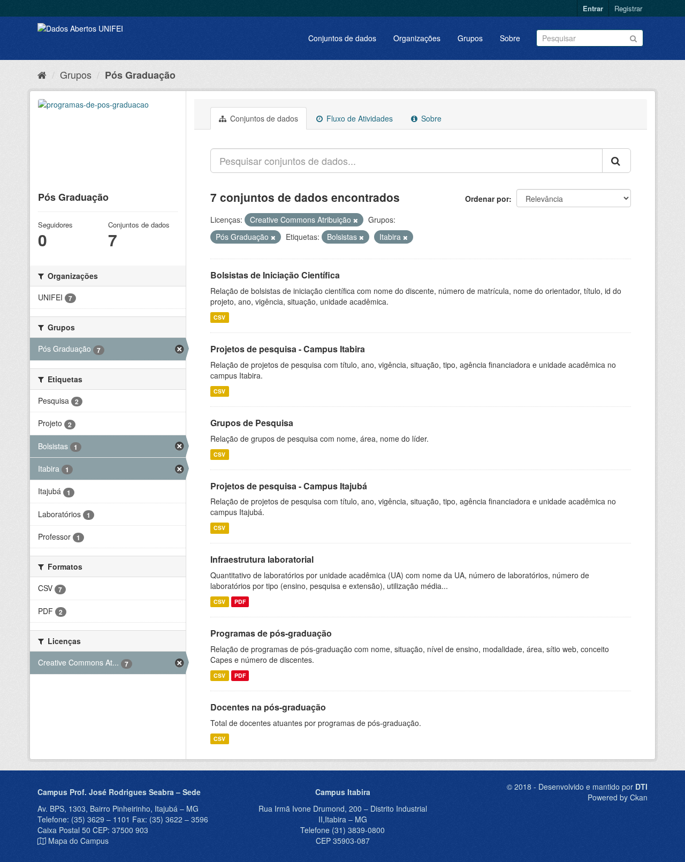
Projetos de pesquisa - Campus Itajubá (288, 486)
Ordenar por (487, 198)
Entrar (593, 8)
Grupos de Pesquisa (251, 423)
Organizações (416, 38)
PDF (240, 602)
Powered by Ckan (618, 797)
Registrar (628, 8)
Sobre (510, 38)
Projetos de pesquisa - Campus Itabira (287, 349)
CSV (219, 317)
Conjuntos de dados (342, 38)
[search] (616, 160)
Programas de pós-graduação (271, 633)
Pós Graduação (140, 75)
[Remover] (355, 220)
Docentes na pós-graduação (268, 707)
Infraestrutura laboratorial (262, 559)
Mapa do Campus (78, 840)
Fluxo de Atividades (358, 118)
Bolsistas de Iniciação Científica (275, 275)
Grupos (470, 38)
